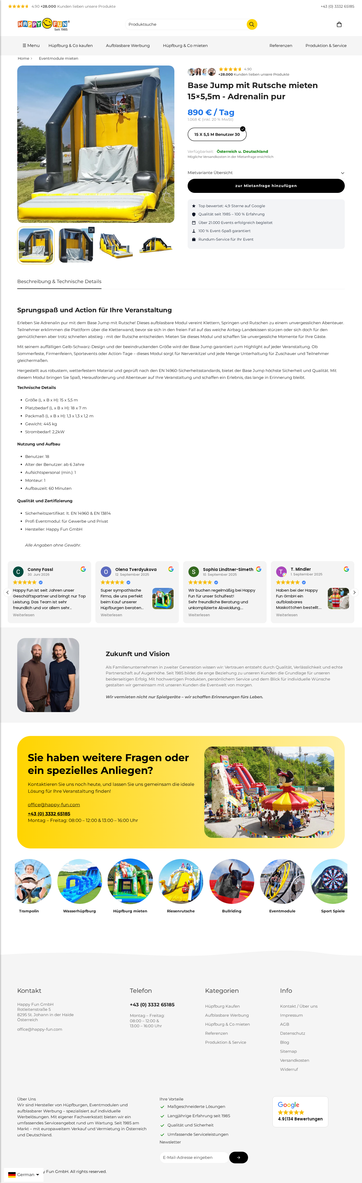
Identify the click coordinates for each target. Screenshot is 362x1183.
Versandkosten (294, 1060)
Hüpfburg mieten (130, 911)
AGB (284, 1024)
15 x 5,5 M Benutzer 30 (217, 134)
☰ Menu (31, 45)
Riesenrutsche (181, 911)
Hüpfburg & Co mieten (185, 45)
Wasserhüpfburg (79, 911)
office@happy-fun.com (54, 804)
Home (23, 58)
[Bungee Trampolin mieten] (29, 881)
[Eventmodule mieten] (282, 881)
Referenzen (281, 45)
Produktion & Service (326, 45)
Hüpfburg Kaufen (222, 1006)
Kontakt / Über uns (298, 1006)
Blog (284, 1042)
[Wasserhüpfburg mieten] (79, 881)
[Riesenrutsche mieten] (181, 881)
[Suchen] (252, 24)
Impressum (291, 1015)
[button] (339, 24)
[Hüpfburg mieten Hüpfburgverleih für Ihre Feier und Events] (130, 881)
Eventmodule (282, 911)
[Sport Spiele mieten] (333, 881)
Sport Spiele (333, 911)
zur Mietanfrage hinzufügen (266, 186)
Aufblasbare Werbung (128, 45)
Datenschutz (292, 1033)
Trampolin (29, 911)
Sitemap (288, 1051)
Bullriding (231, 911)
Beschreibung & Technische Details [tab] (59, 281)
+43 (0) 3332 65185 (337, 6)
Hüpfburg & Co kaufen (70, 45)
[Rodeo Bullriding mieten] (231, 881)
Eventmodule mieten (58, 58)
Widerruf (289, 1069)
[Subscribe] (238, 1157)
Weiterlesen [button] (23, 615)
